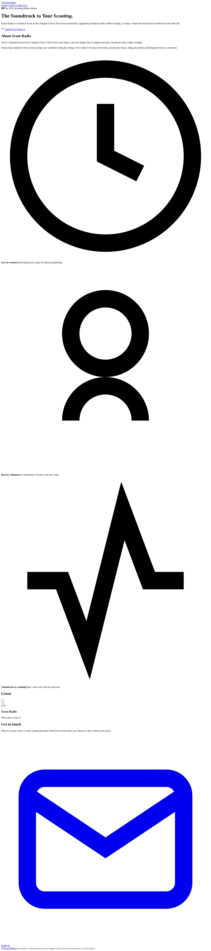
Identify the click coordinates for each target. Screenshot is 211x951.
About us (20, 29)
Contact (12, 5)
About (4, 5)
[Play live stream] (2, 701)
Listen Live (21, 5)
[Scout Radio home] (8, 2)
